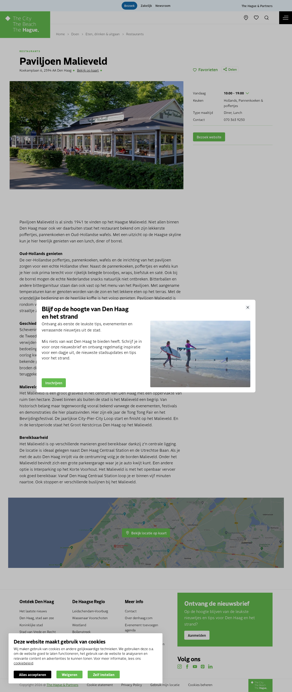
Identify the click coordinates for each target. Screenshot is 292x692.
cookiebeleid (23, 663)
